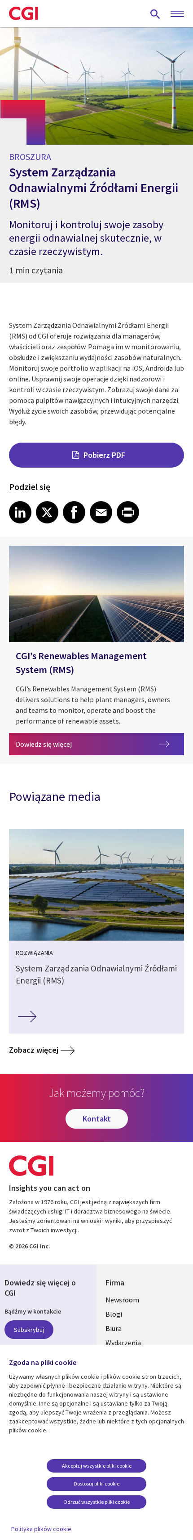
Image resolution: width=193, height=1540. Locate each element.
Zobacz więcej (33, 1050)
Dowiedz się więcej (100, 744)
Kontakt (97, 1118)
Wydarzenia (123, 1342)
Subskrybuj (29, 1330)
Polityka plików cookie (41, 1529)
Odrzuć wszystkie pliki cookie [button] (96, 1501)
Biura (113, 1328)
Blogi (113, 1314)
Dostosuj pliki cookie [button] (96, 1483)
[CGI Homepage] (23, 13)
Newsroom (122, 1299)
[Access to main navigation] (177, 14)
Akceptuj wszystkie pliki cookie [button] (97, 1465)
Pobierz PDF (104, 455)
